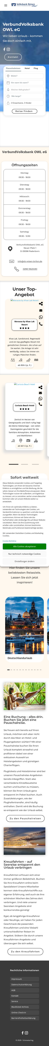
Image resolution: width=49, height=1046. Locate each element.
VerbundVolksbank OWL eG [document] (24, 152)
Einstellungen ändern (24, 561)
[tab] (13, 464)
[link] (24, 420)
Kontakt (13, 57)
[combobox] (26, 76)
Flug (36, 68)
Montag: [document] (25, 173)
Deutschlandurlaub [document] (20, 658)
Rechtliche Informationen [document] (24, 970)
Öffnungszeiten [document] (25, 165)
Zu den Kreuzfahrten (25, 951)
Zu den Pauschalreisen (25, 818)
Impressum (16, 979)
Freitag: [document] (24, 220)
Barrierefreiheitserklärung (23, 1018)
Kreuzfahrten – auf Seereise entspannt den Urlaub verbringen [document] (22, 864)
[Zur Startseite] (24, 5)
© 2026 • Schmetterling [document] (24, 1040)
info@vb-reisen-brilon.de (30, 261)
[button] (24, 658)
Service (14, 1001)
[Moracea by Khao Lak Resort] (25, 300)
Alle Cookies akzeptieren (24, 546)
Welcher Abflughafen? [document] (20, 90)
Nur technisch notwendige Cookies (24, 553)
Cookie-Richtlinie (9, 541)
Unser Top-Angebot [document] (25, 291)
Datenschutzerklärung (21, 984)
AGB (13, 990)
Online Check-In (18, 1012)
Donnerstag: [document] (24, 208)
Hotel (27, 68)
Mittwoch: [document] (24, 196)
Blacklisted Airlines (20, 1007)
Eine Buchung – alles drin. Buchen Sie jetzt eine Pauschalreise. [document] (23, 720)
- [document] (24, 177)
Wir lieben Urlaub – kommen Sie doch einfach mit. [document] (23, 38)
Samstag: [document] (24, 232)
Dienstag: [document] (24, 184)
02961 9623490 (30, 269)
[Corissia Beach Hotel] (24, 384)
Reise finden (24, 111)
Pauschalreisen (13, 68)
